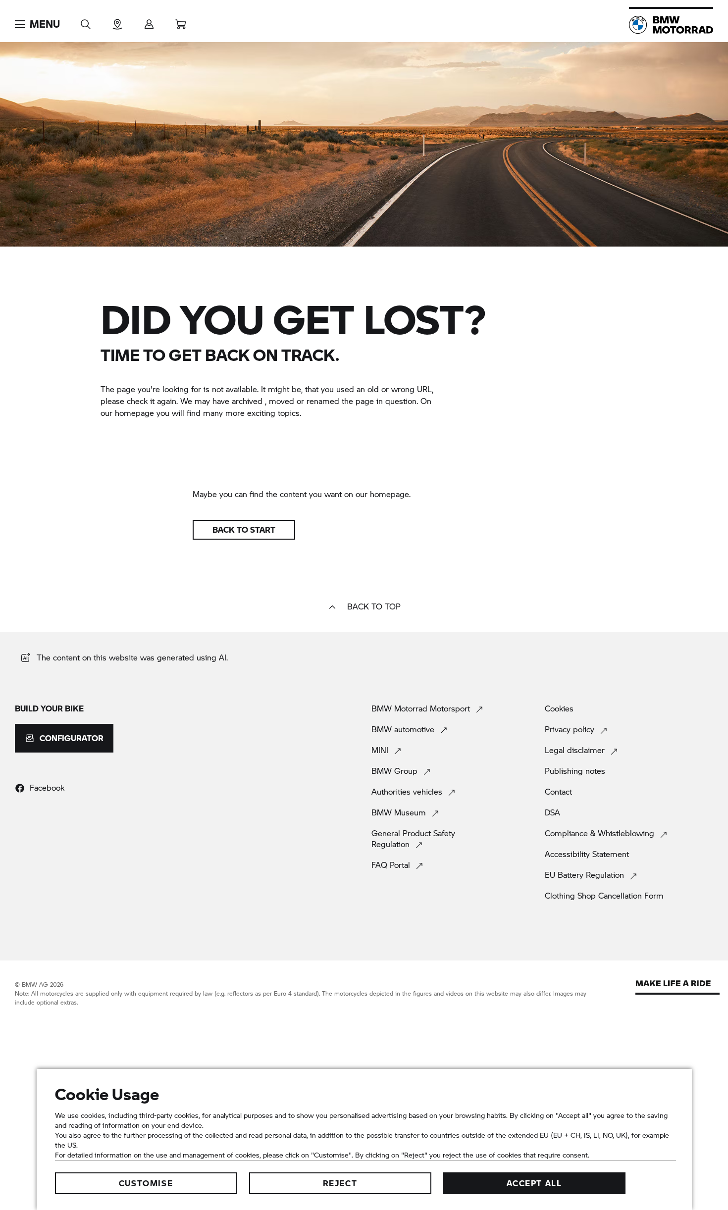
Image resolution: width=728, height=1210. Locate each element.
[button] (37, 24)
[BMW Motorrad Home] (671, 25)
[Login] (149, 21)
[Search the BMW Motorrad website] (86, 21)
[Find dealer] (117, 21)
